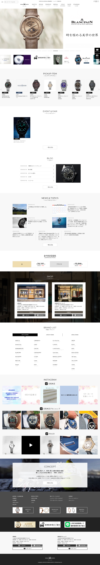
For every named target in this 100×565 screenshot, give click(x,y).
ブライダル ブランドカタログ (56, 500)
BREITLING (18, 361)
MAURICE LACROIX (57, 357)
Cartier (36, 361)
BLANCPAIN (18, 353)
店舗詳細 (31, 312)
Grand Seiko (56, 353)
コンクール (26, 180)
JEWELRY (50, 334)
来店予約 (97, 57)
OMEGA (73, 341)
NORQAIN (55, 361)
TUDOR (73, 365)
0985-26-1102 (63, 309)
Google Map (41, 315)
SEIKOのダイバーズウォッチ (30, 166)
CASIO (35, 345)
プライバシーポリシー (73, 498)
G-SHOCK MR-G (58, 349)
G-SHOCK (55, 345)
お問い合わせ (97, 51)
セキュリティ (71, 500)
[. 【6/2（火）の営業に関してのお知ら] (88, 395)
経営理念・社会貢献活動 (18, 496)
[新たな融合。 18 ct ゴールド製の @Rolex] (69, 445)
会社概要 (14, 500)
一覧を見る (50, 147)
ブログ (32, 502)
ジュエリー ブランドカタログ (56, 498)
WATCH (25, 334)
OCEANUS (55, 365)
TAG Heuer (74, 357)
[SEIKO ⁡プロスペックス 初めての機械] (31, 420)
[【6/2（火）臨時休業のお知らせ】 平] (69, 395)
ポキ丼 (25, 176)
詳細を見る (50, 483)
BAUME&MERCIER (19, 349)
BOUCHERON (18, 357)
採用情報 (33, 500)
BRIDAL (75, 334)
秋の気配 (26, 169)
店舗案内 (14, 498)
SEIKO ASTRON (75, 353)
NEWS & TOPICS (34, 496)
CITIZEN (36, 357)
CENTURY (36, 349)
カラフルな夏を (27, 173)
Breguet (17, 365)
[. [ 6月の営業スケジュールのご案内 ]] (31, 395)
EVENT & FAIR (34, 498)
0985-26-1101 (25, 309)
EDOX (36, 365)
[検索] (5, 2)
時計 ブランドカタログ (55, 496)
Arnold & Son (18, 345)
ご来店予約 (27, 315)
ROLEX (73, 345)
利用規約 (71, 496)
